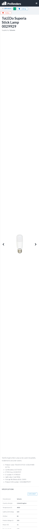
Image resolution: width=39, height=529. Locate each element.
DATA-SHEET (32, 494)
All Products (7, 8)
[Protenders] (11, 2)
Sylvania (12, 30)
